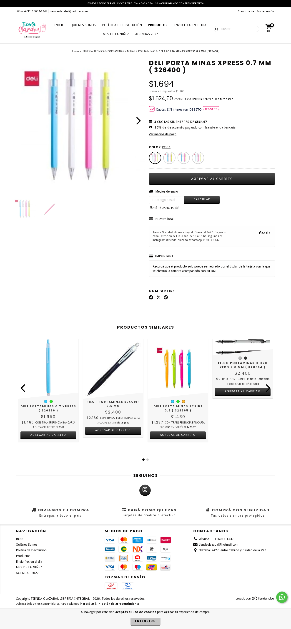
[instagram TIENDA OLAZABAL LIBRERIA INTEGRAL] (145, 490)
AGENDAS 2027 (146, 34)
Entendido (145, 621)
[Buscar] (216, 28)
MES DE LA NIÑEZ (116, 34)
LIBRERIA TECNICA (93, 51)
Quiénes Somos (83, 25)
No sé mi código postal (164, 207)
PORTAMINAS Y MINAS (121, 51)
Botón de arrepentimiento (121, 603)
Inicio (59, 25)
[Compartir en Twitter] (158, 297)
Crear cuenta (246, 11)
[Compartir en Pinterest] (166, 297)
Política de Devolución (122, 25)
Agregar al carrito (48, 434)
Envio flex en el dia (190, 25)
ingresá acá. (88, 603)
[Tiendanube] (255, 600)
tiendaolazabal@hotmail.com (69, 11)
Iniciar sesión (265, 11)
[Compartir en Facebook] (151, 297)
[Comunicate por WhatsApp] (282, 597)
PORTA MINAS (147, 51)
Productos (157, 25)
